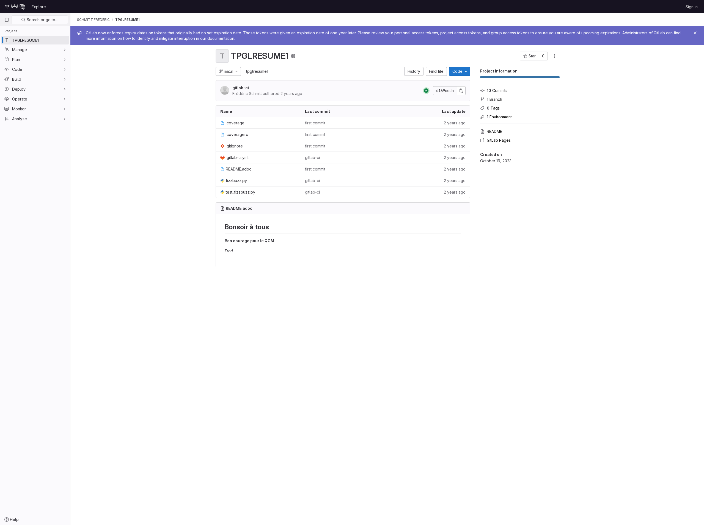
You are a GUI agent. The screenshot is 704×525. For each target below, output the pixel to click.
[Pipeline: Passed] (426, 90)
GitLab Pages (499, 140)
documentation (220, 38)
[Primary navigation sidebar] (6, 19)
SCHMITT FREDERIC (93, 20)
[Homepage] (15, 6)
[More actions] (554, 56)
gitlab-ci (240, 87)
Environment (499, 117)
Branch (494, 99)
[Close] (695, 33)
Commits (497, 90)
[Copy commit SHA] (461, 90)
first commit (315, 123)
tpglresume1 (257, 71)
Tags (493, 108)
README (494, 131)
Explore (39, 6)
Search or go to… (42, 19)
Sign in (692, 6)
